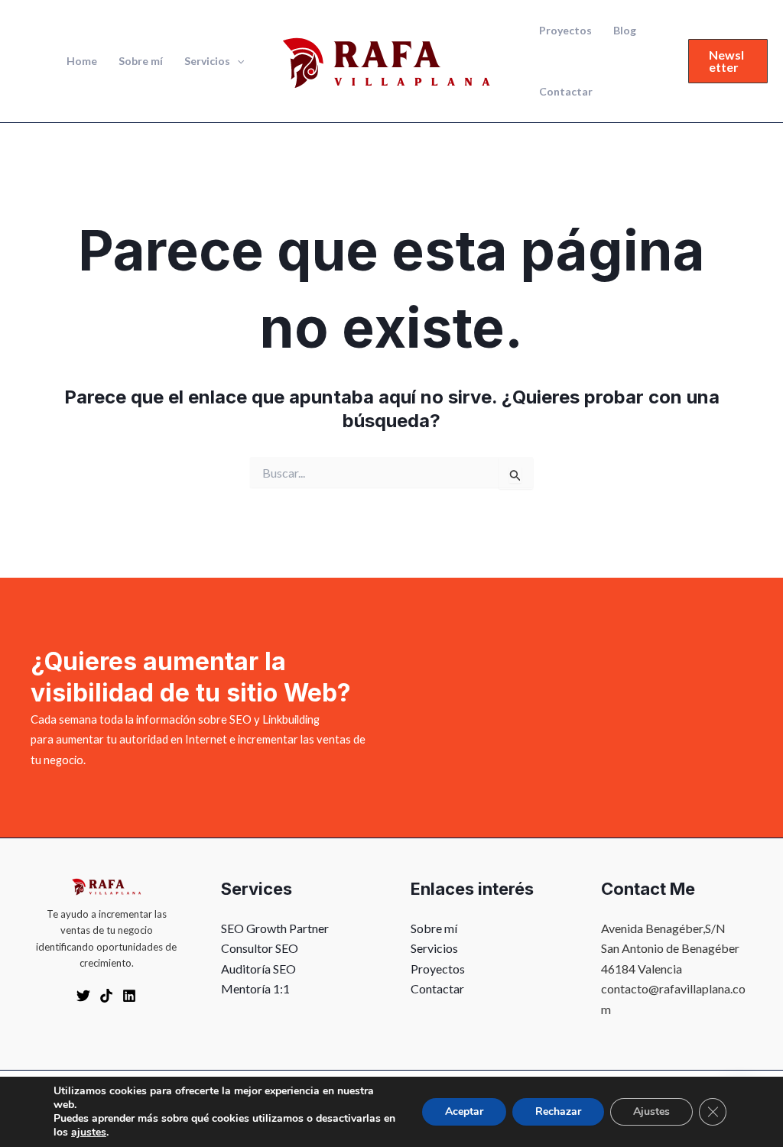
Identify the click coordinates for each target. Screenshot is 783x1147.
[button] (237, 61)
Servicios (207, 60)
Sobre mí (141, 60)
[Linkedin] (129, 996)
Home (82, 60)
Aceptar (464, 1111)
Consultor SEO (259, 948)
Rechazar (558, 1111)
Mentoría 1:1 (255, 988)
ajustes (88, 1132)
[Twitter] (83, 996)
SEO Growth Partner (275, 928)
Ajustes (651, 1111)
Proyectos (565, 30)
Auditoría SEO (258, 968)
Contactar (566, 91)
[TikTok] (106, 996)
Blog (624, 30)
